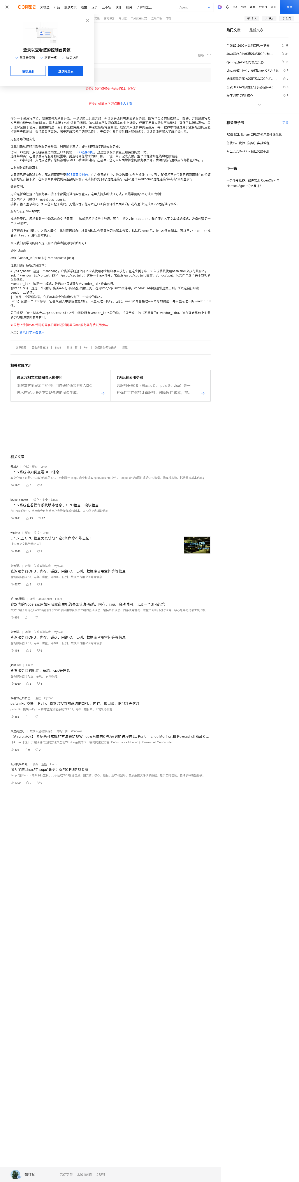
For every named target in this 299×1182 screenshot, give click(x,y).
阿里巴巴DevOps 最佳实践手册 (248, 151)
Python (48, 698)
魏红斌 (30, 1174)
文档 (243, 7)
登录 (289, 7)
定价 (94, 7)
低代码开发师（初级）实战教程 (248, 143)
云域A (14, 466)
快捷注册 (28, 71)
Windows (76, 731)
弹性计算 (72, 347)
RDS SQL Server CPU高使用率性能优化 (254, 134)
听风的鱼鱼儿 (19, 764)
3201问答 (84, 1174)
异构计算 (62, 731)
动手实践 (94, 18)
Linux (44, 466)
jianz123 (16, 665)
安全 (45, 499)
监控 (36, 532)
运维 (125, 347)
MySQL (58, 566)
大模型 (44, 7)
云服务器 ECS (40, 347)
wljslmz (15, 532)
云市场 (106, 7)
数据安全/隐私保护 (105, 347)
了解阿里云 (144, 7)
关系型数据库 (42, 566)
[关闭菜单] (7, 7)
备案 (252, 7)
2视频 (101, 1174)
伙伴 (119, 7)
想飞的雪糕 (18, 599)
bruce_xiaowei (19, 499)
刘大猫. (15, 566)
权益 (84, 7)
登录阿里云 (66, 71)
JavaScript (45, 599)
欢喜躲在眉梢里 (20, 698)
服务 (129, 7)
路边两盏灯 (18, 731)
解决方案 (70, 7)
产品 (57, 7)
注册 (273, 7)
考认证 (123, 18)
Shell (58, 347)
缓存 (35, 466)
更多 (285, 122)
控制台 (263, 7)
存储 (26, 466)
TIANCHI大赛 (139, 18)
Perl (86, 347)
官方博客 (109, 18)
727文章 (66, 1174)
